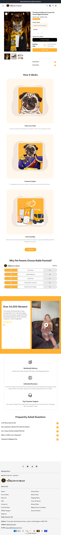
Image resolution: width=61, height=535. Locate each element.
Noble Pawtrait (32, 533)
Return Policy (35, 494)
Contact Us (4, 504)
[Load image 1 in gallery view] (7, 56)
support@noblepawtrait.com (14, 528)
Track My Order (5, 507)
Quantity (35, 29)
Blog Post (4, 514)
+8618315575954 (11, 524)
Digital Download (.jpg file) (40, 25)
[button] (3, 6)
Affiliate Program (6, 510)
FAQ (2, 501)
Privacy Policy (35, 491)
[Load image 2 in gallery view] (14, 56)
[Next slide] (57, 325)
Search (3, 491)
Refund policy (35, 504)
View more (30, 249)
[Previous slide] (4, 325)
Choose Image (45, 39)
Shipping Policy (35, 498)
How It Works (5, 494)
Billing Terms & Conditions (38, 507)
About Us (3, 498)
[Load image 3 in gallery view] (20, 56)
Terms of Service (36, 501)
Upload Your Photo (37, 36)
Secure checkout (35, 510)
